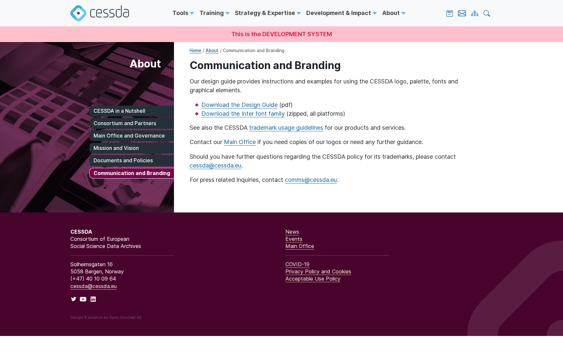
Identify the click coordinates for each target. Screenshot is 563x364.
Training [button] (212, 12)
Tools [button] (181, 12)
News (292, 231)
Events (293, 239)
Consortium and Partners (125, 123)
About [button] (391, 12)
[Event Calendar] (449, 13)
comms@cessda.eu (311, 179)
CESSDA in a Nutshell (119, 111)
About (212, 50)
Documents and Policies (123, 160)
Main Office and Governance (129, 135)
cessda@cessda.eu (215, 165)
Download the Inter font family (243, 113)
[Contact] (462, 13)
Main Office (240, 141)
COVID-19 (297, 264)
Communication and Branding (132, 173)
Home (195, 50)
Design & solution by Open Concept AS (105, 317)
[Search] (487, 13)
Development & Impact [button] (339, 12)
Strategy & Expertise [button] (265, 12)
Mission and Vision (116, 148)
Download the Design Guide (239, 104)
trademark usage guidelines (286, 127)
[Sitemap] (475, 13)
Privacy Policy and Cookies (318, 271)
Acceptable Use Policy (312, 278)
